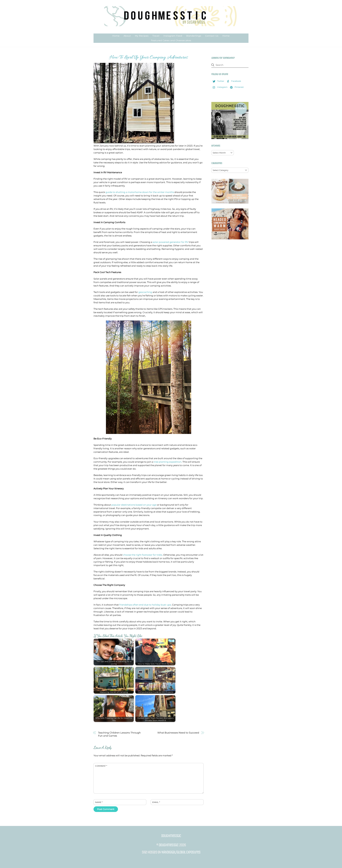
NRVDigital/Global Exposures (181, 852)
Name (98, 802)
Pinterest (239, 87)
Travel (155, 36)
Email (156, 802)
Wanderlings (193, 36)
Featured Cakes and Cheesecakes (171, 40)
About (127, 36)
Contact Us (211, 36)
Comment (101, 766)
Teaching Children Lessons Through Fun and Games (119, 734)
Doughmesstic (168, 845)
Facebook (236, 81)
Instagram (222, 87)
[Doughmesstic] (171, 25)
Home (116, 36)
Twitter (220, 81)
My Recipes (142, 36)
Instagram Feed (172, 36)
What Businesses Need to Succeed (178, 732)
